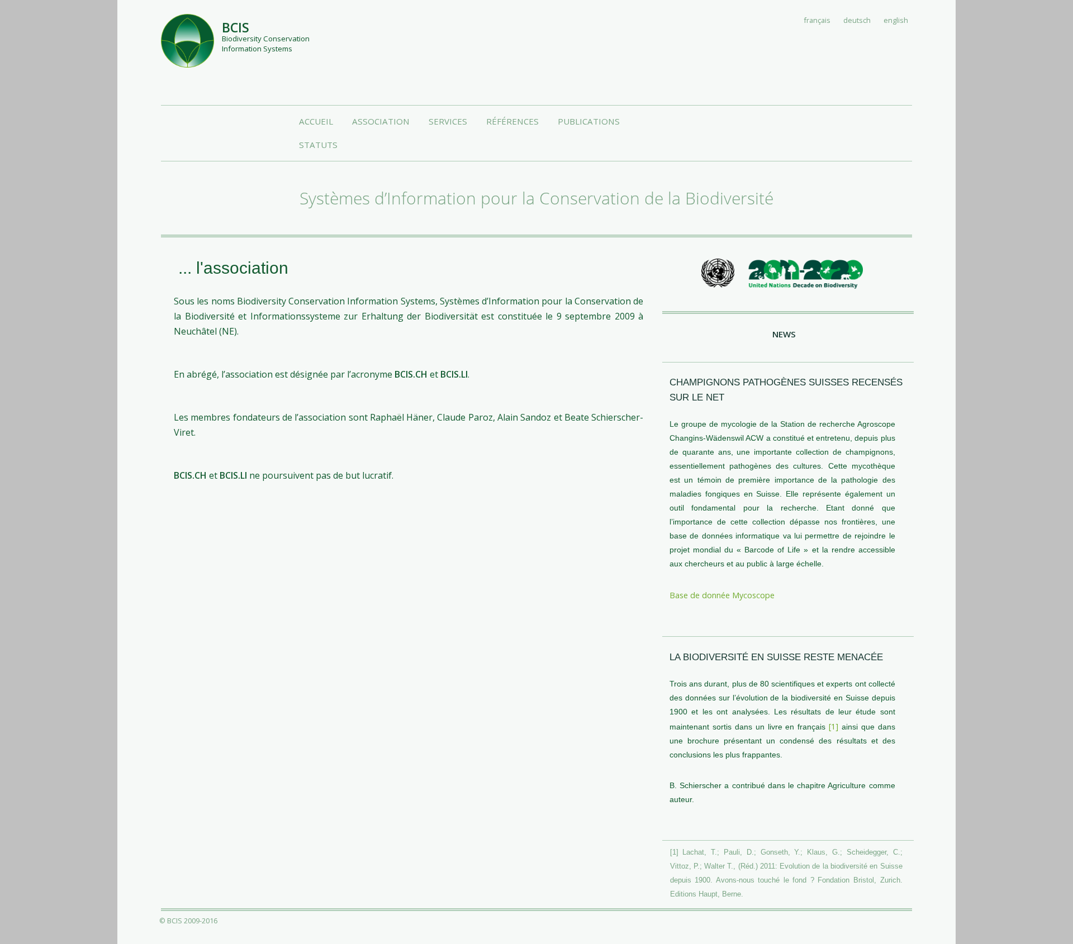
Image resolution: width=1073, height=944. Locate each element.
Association (381, 121)
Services (448, 121)
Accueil (316, 121)
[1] (833, 726)
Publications (589, 121)
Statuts (318, 144)
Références (512, 121)
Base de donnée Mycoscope (722, 595)
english (896, 20)
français (817, 20)
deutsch (857, 20)
